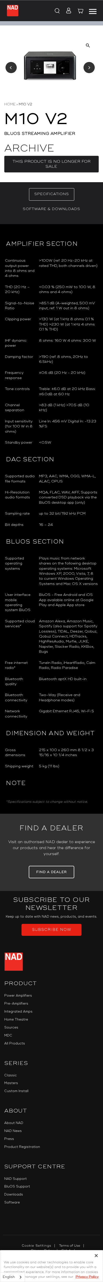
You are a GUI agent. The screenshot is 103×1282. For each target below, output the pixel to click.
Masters (11, 1083)
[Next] (89, 67)
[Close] (96, 1255)
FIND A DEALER (51, 872)
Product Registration (22, 1147)
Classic (10, 1075)
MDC (8, 1036)
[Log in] (67, 11)
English (9, 1277)
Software (12, 1202)
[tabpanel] (51, 519)
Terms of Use (69, 1246)
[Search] (57, 11)
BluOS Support (17, 1187)
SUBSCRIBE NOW (51, 929)
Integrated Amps (18, 1012)
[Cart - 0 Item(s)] (81, 11)
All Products (14, 1043)
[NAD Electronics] (12, 10)
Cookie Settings (36, 1246)
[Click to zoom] (88, 45)
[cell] (68, 268)
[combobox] (12, 1277)
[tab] (51, 194)
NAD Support (15, 1179)
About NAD (13, 1123)
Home (10, 104)
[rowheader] (20, 268)
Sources (11, 1028)
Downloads (13, 1195)
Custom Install (16, 1091)
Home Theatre (16, 1020)
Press (9, 1139)
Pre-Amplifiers (16, 1004)
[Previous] (11, 67)
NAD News (13, 1131)
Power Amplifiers (18, 996)
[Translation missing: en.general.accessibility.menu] (93, 10)
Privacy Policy (87, 1277)
